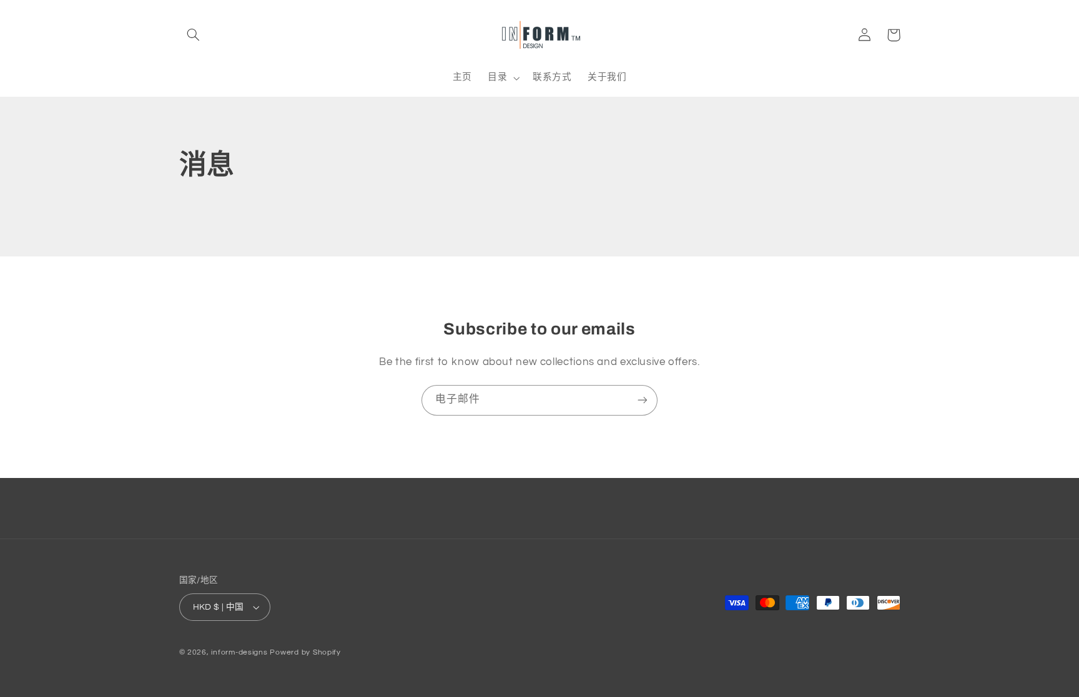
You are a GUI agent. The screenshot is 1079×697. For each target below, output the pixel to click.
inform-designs (239, 652)
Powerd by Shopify (305, 652)
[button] (193, 35)
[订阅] (642, 400)
